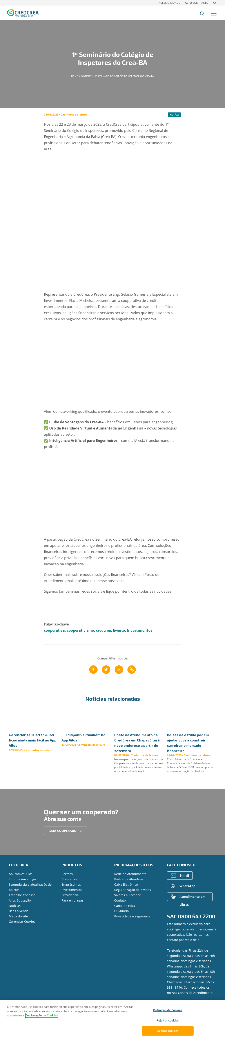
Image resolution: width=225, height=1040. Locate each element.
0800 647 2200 (196, 916)
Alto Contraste (196, 3)
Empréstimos (71, 884)
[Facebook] (93, 669)
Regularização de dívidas (132, 890)
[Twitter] (106, 669)
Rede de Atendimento (130, 874)
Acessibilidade (169, 3)
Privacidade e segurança (132, 916)
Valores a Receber (127, 895)
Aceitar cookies (167, 1031)
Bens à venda (19, 911)
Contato (120, 900)
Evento (119, 630)
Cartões (67, 874)
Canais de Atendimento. (195, 993)
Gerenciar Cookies (22, 921)
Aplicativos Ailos (21, 874)
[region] (112, 1020)
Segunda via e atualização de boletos (30, 887)
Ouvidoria (121, 911)
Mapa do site (18, 916)
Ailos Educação (20, 900)
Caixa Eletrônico (126, 884)
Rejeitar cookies (168, 1020)
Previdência (70, 895)
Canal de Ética (124, 906)
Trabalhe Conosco (22, 895)
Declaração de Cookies (42, 1015)
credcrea (103, 630)
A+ (214, 3)
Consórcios (70, 879)
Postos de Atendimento (131, 879)
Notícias (15, 906)
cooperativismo (80, 630)
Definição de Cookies (167, 1010)
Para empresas (72, 900)
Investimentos (139, 630)
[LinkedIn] (119, 669)
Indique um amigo (22, 879)
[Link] (131, 669)
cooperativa (54, 630)
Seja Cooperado (62, 831)
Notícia (174, 114)
